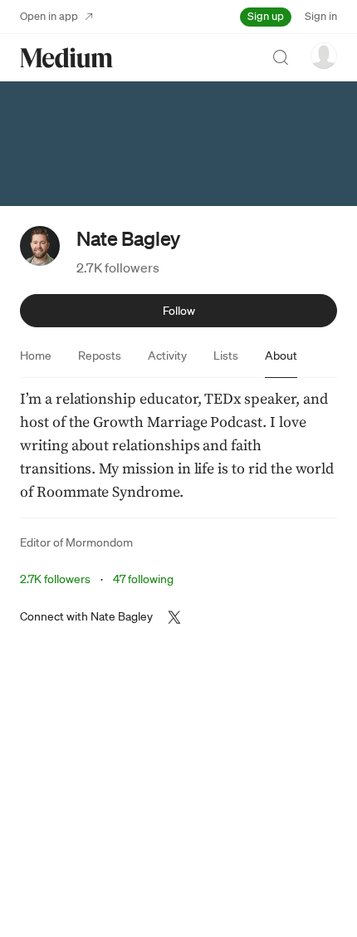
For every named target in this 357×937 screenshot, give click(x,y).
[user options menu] (324, 55)
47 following (143, 579)
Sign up (265, 16)
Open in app (49, 16)
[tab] (35, 355)
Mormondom (99, 542)
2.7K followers (117, 267)
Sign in (321, 16)
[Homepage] (66, 57)
